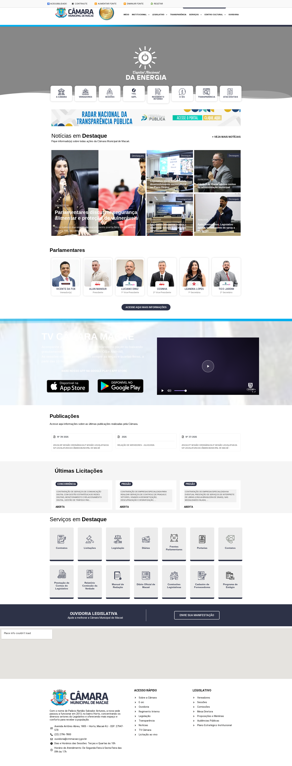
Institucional (139, 15)
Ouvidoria (233, 15)
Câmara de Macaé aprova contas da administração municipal (217, 186)
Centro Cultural (213, 15)
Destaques (138, 155)
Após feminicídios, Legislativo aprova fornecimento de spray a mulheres (216, 227)
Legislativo (158, 15)
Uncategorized (184, 199)
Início (126, 15)
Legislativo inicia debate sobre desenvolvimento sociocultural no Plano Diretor (168, 184)
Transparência (178, 15)
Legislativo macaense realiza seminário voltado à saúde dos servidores (168, 227)
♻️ (157, 3)
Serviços (194, 15)
